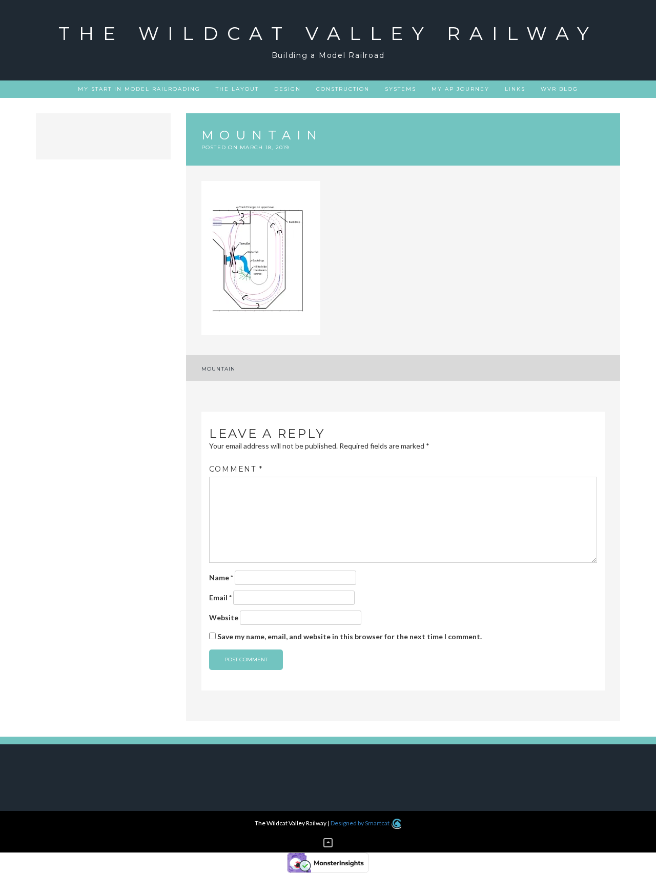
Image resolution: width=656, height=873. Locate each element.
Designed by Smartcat (361, 823)
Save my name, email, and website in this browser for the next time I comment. (349, 636)
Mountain (218, 369)
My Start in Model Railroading (139, 89)
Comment (236, 469)
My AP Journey (460, 89)
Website (223, 617)
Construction (343, 89)
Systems (400, 89)
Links (515, 89)
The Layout (237, 89)
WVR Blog (559, 89)
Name (221, 577)
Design (287, 89)
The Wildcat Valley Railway (328, 33)
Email (220, 597)
